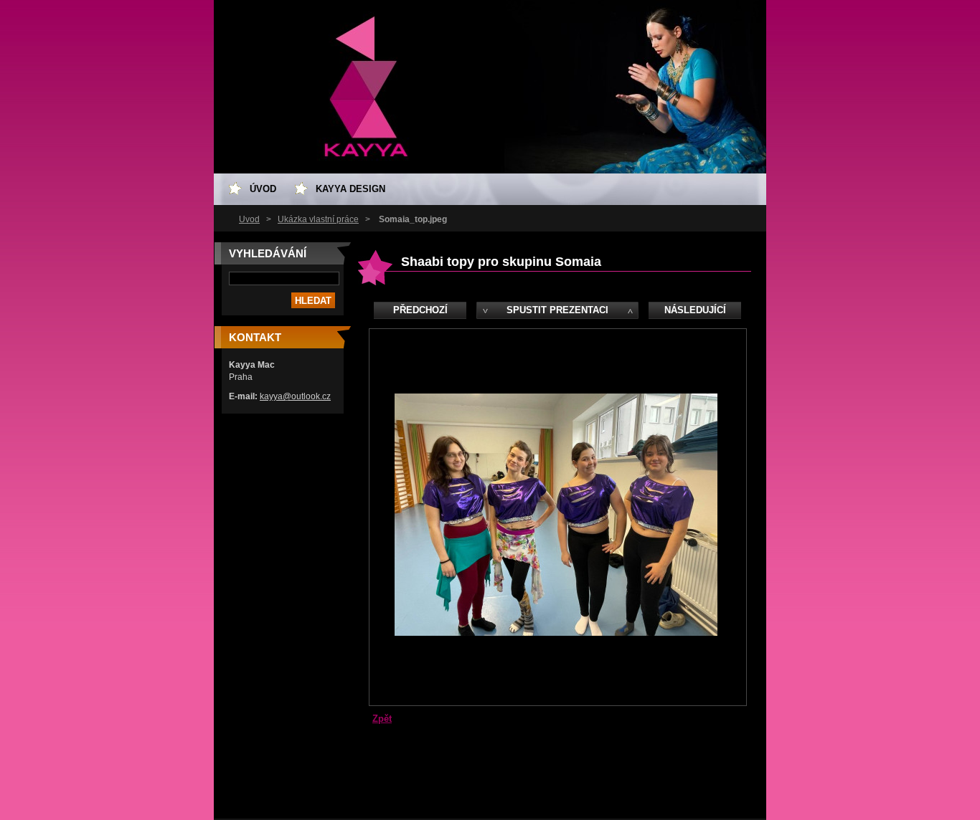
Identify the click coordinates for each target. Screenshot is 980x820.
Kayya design (350, 188)
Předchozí (420, 310)
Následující (695, 310)
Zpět (382, 718)
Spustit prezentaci (557, 310)
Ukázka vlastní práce (318, 219)
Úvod (249, 219)
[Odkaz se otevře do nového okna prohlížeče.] (556, 632)
